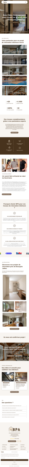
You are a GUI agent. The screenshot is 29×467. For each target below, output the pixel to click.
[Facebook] (18, 441)
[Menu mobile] (25, 2)
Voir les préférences (14, 464)
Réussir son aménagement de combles (6, 385)
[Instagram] (20, 441)
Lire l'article (4, 387)
